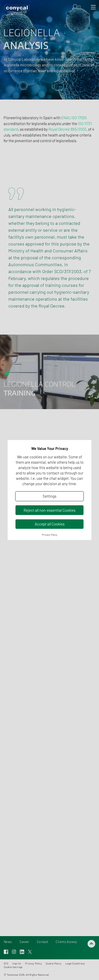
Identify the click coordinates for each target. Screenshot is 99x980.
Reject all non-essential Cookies (49, 510)
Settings (49, 496)
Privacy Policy (49, 534)
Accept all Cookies (49, 524)
